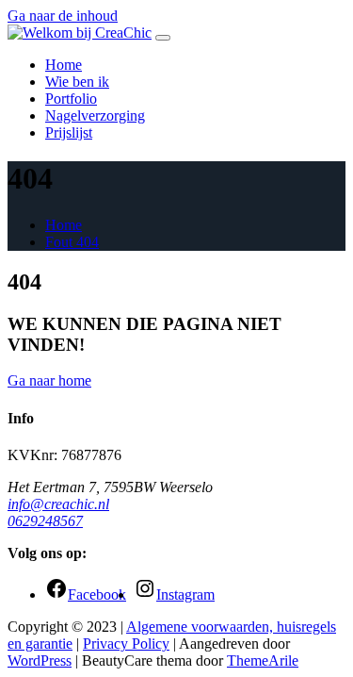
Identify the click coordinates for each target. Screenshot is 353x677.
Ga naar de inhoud (63, 16)
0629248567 (45, 521)
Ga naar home (49, 380)
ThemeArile (262, 660)
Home (63, 65)
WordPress (40, 660)
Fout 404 (72, 242)
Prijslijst (68, 132)
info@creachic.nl (58, 504)
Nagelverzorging (95, 115)
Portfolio (71, 99)
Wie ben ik (77, 82)
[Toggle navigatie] (162, 38)
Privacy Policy (126, 644)
